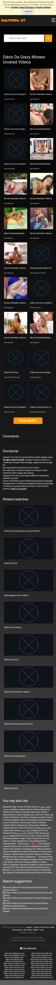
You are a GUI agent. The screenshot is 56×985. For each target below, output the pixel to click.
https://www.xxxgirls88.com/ (41, 953)
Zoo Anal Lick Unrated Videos (24, 870)
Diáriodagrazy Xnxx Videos (16, 595)
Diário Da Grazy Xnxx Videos (43, 407)
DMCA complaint (19, 488)
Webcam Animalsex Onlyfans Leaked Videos (31, 864)
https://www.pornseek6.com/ (41, 961)
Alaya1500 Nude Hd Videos (16, 817)
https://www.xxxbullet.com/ (14, 969)
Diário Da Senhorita (13, 627)
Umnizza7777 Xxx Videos (14, 867)
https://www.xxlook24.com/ (14, 977)
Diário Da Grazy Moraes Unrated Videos (22, 531)
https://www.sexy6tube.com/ (41, 955)
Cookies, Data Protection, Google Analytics (31, 7)
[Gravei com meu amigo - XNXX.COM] (15, 124)
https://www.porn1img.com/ (42, 969)
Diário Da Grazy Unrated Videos (18, 723)
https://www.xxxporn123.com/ (14, 973)
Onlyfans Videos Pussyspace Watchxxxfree (32, 820)
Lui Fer (6, 822)
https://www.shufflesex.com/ (14, 965)
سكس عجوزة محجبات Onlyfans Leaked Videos (27, 808)
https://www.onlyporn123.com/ (41, 967)
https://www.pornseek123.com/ (41, 959)
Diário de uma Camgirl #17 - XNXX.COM (22, 407)
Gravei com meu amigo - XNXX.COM (20, 129)
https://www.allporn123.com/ (41, 965)
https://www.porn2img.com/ (42, 971)
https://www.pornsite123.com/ (14, 963)
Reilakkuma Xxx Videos (13, 856)
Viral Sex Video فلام (44, 814)
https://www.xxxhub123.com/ (14, 971)
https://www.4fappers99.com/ (14, 955)
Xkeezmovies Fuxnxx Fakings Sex (18, 814)
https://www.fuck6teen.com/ (41, 957)
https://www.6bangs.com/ (14, 957)
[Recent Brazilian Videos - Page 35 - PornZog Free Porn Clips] (15, 194)
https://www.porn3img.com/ (42, 973)
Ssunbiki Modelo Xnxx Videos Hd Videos (33, 872)
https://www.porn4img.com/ (42, 975)
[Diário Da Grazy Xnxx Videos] (41, 402)
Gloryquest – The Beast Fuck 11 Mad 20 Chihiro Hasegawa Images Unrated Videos (28, 858)
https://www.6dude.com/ (14, 959)
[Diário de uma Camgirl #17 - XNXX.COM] (15, 402)
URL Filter (27, 930)
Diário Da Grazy (11, 788)
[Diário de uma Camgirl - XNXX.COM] (41, 367)
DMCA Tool (38, 930)
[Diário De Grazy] (15, 367)
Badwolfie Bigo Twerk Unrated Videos (20, 806)
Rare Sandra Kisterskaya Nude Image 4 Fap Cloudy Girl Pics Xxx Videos (26, 838)
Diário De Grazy (11, 372)
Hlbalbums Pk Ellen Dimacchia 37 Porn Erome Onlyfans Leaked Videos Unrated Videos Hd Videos (27, 852)
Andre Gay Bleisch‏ (19, 841)
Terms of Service (41, 927)
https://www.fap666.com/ (14, 961)
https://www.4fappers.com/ (14, 953)
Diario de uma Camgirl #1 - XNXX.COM (21, 94)
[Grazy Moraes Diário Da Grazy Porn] (41, 263)
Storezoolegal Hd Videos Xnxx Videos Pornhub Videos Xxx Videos (26, 810)
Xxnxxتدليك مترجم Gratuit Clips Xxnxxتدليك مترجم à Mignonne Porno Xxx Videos (26, 834)
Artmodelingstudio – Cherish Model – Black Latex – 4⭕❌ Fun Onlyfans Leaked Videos (26, 844)
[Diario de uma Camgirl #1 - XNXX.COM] (15, 89)
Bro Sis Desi (23, 846)
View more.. (28, 420)
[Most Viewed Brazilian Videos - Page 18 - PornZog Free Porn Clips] (15, 228)
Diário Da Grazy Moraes (14, 756)
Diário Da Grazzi (11, 659)
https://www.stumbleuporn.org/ (41, 977)
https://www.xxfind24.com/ (14, 975)
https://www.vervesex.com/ (14, 967)
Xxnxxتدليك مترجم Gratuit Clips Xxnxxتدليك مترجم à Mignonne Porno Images (27, 830)
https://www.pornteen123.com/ (41, 963)
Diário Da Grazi (10, 563)
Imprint (29, 927)
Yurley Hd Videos (26, 828)
